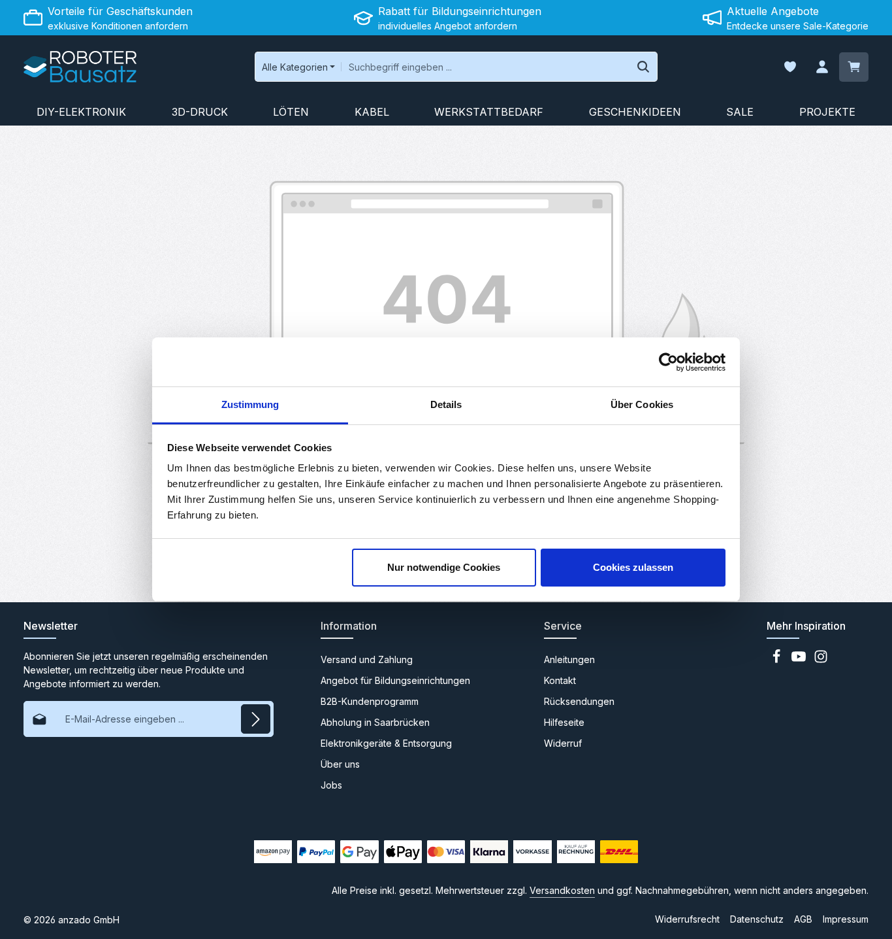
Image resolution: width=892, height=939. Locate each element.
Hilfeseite (564, 722)
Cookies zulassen (633, 567)
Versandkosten (562, 890)
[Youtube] (799, 660)
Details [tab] (446, 404)
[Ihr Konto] (821, 67)
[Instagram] (821, 660)
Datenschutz (757, 919)
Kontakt (560, 680)
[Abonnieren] (255, 719)
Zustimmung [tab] (250, 404)
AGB (803, 919)
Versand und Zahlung (367, 659)
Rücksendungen (579, 701)
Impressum (845, 919)
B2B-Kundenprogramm (370, 701)
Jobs (331, 785)
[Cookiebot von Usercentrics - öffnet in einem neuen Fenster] (668, 362)
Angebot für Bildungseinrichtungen (395, 680)
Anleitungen (569, 659)
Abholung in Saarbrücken (375, 722)
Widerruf (563, 743)
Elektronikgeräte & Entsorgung (386, 743)
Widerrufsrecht (687, 919)
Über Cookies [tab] (642, 404)
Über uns (340, 764)
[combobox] (485, 67)
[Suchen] (643, 67)
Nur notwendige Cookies (443, 567)
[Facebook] (777, 660)
